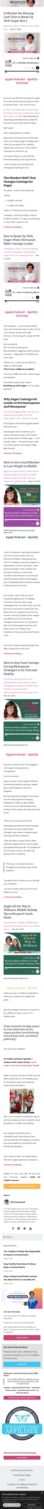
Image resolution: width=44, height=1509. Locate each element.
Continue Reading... (13, 227)
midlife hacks (32, 686)
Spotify (32, 79)
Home (22, 1480)
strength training (27, 478)
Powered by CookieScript (34, 1508)
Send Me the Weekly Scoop (22, 1186)
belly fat (8, 26)
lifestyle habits (10, 475)
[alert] (22, 1500)
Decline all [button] (32, 1505)
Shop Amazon (22, 1457)
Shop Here (22, 1364)
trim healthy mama (24, 255)
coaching (8, 679)
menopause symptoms (14, 686)
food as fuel (26, 679)
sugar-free (9, 255)
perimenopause (11, 692)
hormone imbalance (13, 252)
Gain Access (22, 1338)
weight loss (20, 481)
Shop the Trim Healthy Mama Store (22, 1397)
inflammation (30, 252)
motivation (23, 689)
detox (15, 26)
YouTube (22, 83)
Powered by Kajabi (22, 1475)
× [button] (41, 1493)
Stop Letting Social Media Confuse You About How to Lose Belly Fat (20, 1278)
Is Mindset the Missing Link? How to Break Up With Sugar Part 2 (19, 17)
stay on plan (10, 926)
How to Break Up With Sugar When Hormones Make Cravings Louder (20, 239)
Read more (14, 1501)
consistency (9, 249)
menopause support (27, 682)
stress (30, 26)
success (23, 692)
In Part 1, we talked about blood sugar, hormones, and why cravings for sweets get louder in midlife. (22, 113)
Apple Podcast (15, 79)
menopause (23, 475)
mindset (22, 26)
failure (16, 679)
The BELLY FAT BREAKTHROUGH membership (22, 1486)
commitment (18, 471)
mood (14, 689)
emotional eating (30, 249)
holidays (21, 922)
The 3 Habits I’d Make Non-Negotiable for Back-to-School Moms (22, 1253)
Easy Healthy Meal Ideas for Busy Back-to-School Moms (20, 1265)
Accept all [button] (12, 1505)
